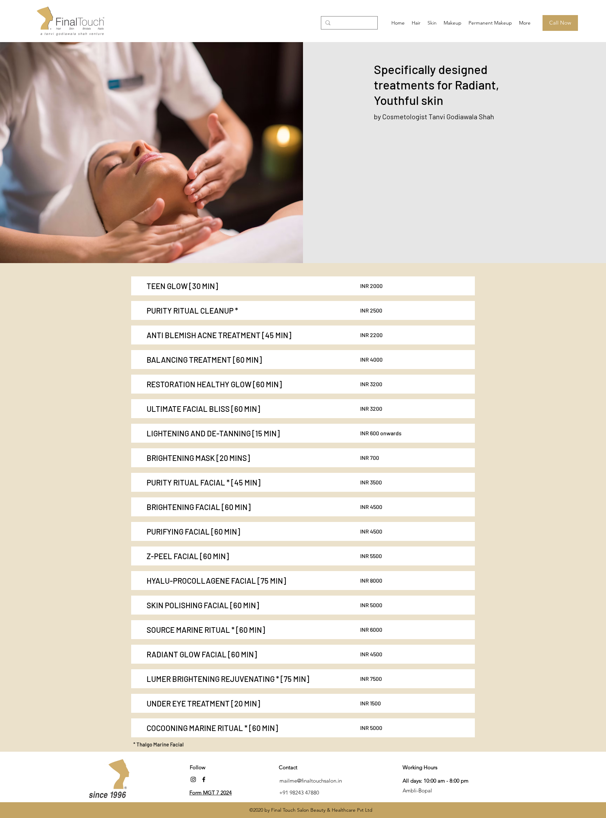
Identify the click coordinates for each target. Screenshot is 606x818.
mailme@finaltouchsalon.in (311, 780)
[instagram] (193, 779)
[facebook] (203, 779)
